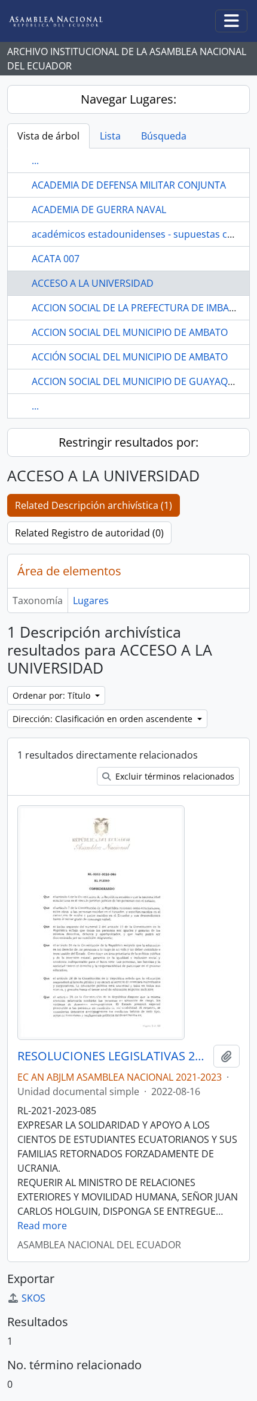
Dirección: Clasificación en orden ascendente (104, 718)
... (35, 160)
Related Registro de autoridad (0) (89, 532)
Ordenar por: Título (53, 695)
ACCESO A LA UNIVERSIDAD (93, 283)
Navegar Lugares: (128, 99)
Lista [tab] (110, 135)
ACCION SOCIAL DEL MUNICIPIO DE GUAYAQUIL (137, 381)
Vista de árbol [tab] (48, 135)
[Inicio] (65, 21)
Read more (42, 1225)
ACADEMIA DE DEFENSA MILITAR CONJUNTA (129, 185)
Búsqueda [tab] (163, 135)
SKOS (33, 1298)
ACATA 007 (55, 258)
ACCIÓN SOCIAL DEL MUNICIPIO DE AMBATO (130, 356)
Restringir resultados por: (128, 442)
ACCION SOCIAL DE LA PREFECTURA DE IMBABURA (143, 307)
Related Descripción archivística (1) (93, 505)
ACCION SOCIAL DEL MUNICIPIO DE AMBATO (130, 332)
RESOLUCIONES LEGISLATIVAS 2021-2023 (113, 1056)
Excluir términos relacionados (173, 776)
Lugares (91, 600)
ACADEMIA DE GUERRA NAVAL (99, 209)
